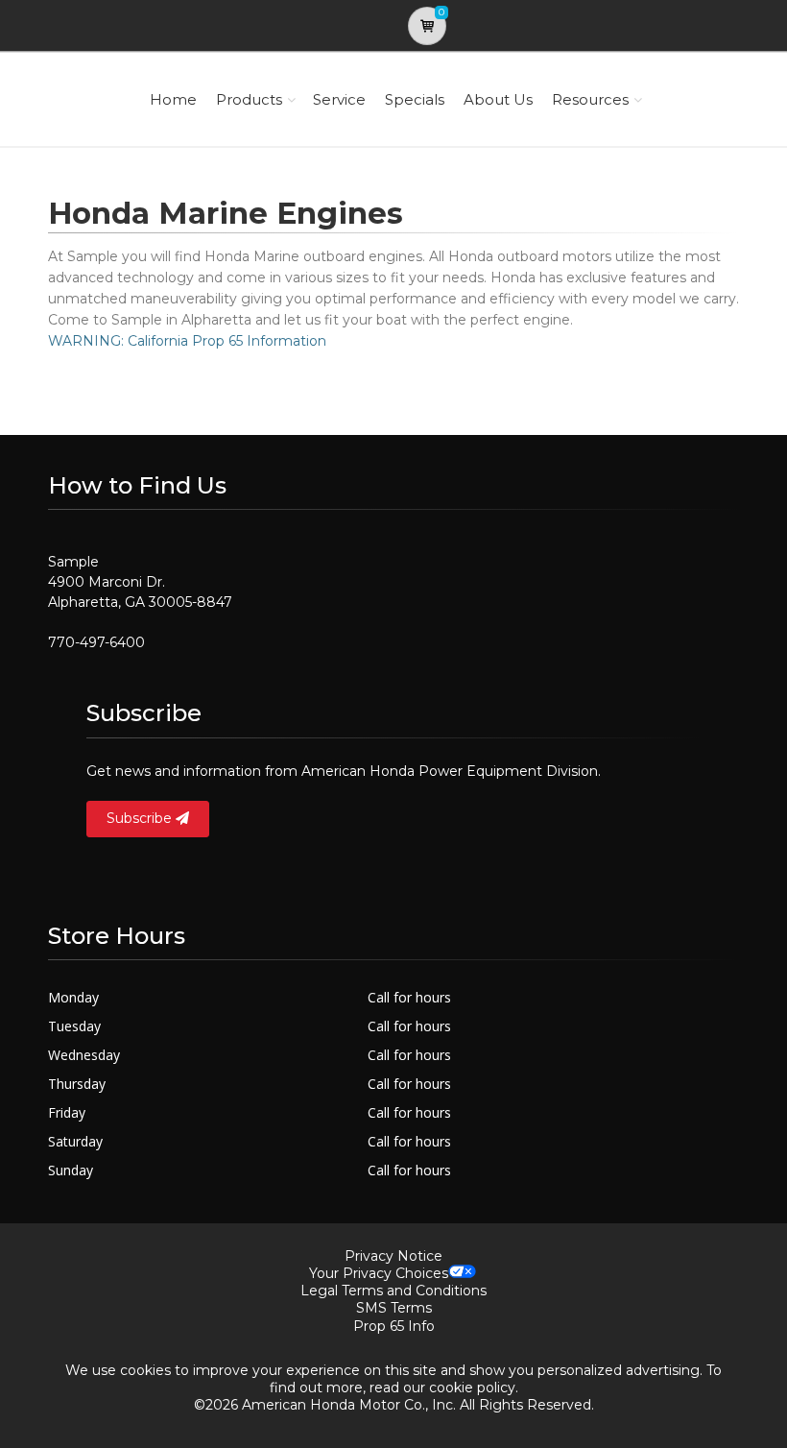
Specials (414, 99)
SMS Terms (394, 1307)
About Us (498, 99)
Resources (590, 99)
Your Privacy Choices (378, 1273)
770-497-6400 (96, 642)
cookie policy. (473, 1387)
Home (173, 99)
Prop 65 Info (394, 1326)
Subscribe (141, 818)
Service (339, 99)
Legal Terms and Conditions (393, 1290)
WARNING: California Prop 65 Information (187, 341)
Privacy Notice (393, 1256)
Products (249, 99)
